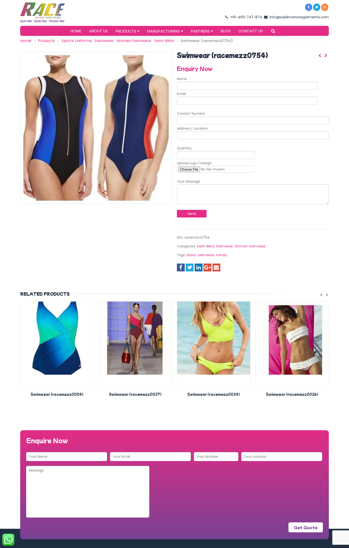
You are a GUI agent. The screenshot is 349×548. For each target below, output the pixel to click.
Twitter (189, 267)
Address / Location (192, 128)
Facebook (181, 267)
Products (125, 31)
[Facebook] (308, 7)
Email (181, 93)
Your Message (188, 181)
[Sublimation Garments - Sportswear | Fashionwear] (50, 12)
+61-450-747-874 (245, 16)
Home (75, 31)
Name (182, 78)
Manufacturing (163, 31)
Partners (200, 31)
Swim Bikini (205, 246)
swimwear (206, 255)
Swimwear (224, 246)
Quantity (184, 148)
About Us (98, 31)
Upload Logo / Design (194, 163)
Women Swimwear (250, 246)
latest (191, 255)
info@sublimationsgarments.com (299, 16)
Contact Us (250, 31)
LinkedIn (199, 267)
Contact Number (191, 113)
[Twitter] (316, 7)
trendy (221, 255)
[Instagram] (324, 7)
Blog (226, 31)
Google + (207, 267)
